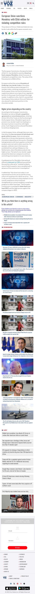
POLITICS (19, 8)
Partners (22, 569)
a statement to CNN (13, 162)
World (5, 12)
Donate (2, 8)
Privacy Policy (25, 576)
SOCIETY (6, 564)
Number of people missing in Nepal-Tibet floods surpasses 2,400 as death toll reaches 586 (17, 333)
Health (25, 8)
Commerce (19, 197)
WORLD (30, 8)
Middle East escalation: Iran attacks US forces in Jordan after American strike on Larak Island (18, 215)
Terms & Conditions (14, 578)
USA (14, 8)
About (10, 576)
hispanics (8, 8)
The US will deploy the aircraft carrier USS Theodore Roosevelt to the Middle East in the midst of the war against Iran (18, 422)
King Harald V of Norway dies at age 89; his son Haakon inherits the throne (17, 376)
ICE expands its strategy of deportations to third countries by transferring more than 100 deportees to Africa (17, 452)
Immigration (23, 562)
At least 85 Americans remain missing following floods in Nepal (18, 219)
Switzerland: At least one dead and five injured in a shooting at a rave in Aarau (18, 291)
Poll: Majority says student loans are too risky (15, 492)
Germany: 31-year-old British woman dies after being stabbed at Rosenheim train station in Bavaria (16, 248)
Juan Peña (10, 63)
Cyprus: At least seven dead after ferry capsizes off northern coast (16, 223)
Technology (23, 567)
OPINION (6, 569)
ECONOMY (6, 562)
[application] (17, 504)
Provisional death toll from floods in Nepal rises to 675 (16, 312)
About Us (6, 571)
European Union (8, 197)
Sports (6, 567)
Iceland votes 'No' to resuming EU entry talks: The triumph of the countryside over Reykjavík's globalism (18, 269)
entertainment (23, 564)
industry (28, 197)
